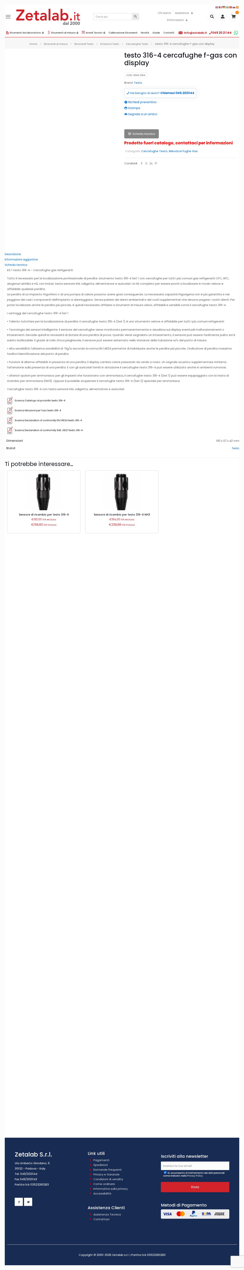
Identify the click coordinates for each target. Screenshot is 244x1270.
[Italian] (227, 7)
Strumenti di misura (56, 44)
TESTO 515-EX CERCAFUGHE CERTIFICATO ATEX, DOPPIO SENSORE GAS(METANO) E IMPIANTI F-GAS (122, 1004)
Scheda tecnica (143, 134)
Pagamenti (101, 1160)
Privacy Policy (195, 1175)
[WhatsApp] (236, 32)
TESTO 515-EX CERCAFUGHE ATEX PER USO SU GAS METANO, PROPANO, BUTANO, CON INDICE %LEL (122, 1063)
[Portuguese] (230, 7)
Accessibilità (102, 1193)
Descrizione (13, 254)
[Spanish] (237, 7)
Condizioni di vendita (108, 1179)
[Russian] (234, 7)
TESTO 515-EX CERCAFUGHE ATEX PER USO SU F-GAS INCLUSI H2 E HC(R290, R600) (122, 1122)
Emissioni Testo (109, 44)
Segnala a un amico (142, 114)
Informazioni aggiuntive (21, 259)
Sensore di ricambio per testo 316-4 (44, 515)
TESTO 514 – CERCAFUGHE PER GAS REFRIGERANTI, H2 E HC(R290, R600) (122, 945)
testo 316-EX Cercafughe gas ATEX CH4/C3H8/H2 (122, 597)
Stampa (133, 108)
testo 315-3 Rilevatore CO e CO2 (122, 712)
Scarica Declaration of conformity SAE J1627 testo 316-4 (49, 430)
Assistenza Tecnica (107, 1214)
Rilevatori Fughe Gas (183, 151)
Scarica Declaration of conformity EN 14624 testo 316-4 (48, 420)
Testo (138, 83)
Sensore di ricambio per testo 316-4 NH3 (122, 515)
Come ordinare (104, 1184)
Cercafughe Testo (137, 44)
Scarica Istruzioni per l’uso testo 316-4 (38, 410)
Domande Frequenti (107, 1170)
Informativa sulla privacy (110, 1189)
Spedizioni (100, 1165)
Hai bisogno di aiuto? (161, 93)
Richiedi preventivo (142, 102)
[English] (217, 7)
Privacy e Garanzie (106, 1174)
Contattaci (101, 1219)
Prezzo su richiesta (122, 603)
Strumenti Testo (84, 44)
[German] (224, 7)
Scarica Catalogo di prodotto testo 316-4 (40, 400)
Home (33, 44)
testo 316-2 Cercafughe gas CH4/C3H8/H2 (122, 771)
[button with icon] (19, 1202)
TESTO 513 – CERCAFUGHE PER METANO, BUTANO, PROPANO (122, 885)
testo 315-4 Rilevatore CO (122, 826)
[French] (220, 7)
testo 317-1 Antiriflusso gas (122, 652)
